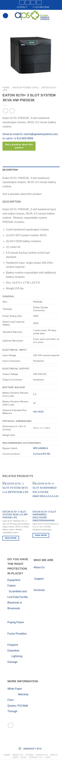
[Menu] (5, 15)
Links (15, 757)
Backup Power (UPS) (25, 87)
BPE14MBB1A (40, 448)
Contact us (35, 757)
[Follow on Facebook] (21, 2)
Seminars (39, 590)
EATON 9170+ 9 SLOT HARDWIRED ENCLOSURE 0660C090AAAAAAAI (44, 516)
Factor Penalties (17, 633)
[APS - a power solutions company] (32, 15)
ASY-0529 (38, 411)
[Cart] (58, 15)
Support (38, 578)
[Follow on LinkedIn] (33, 2)
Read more (11, 538)
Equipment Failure (17, 586)
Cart (48, 757)
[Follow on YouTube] (39, 2)
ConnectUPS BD (41, 453)
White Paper (14, 688)
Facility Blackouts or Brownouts (17, 603)
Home (5, 87)
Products (42, 755)
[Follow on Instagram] (27, 2)
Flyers (29, 755)
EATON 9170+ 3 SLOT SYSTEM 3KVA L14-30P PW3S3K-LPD (15, 515)
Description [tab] (10, 170)
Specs (53, 755)
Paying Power (15, 622)
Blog (23, 757)
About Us (39, 567)
